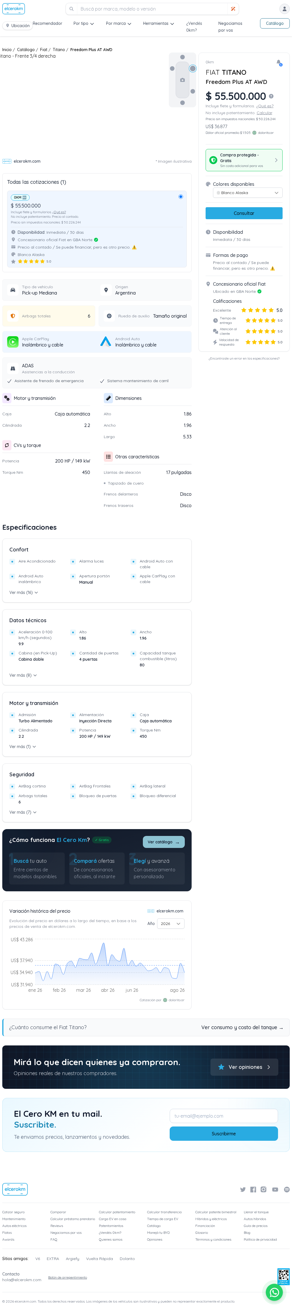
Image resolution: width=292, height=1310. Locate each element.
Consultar (244, 213)
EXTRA (53, 1258)
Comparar (58, 1212)
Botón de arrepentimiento (67, 1277)
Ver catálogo (164, 842)
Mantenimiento (13, 1219)
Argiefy (72, 1258)
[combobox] (170, 923)
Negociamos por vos (66, 1232)
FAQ (53, 1239)
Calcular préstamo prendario (72, 1219)
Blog (247, 1232)
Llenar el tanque (256, 1212)
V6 (37, 1258)
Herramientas (156, 23)
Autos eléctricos (14, 1226)
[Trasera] (182, 102)
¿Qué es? (59, 212)
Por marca (116, 23)
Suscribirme (224, 1133)
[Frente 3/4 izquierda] (172, 68)
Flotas (7, 1232)
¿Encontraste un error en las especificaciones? (244, 358)
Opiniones (154, 1239)
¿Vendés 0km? (110, 1232)
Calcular (264, 112)
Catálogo (275, 23)
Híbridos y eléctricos (211, 1219)
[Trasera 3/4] (192, 91)
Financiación (205, 1226)
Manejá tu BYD (158, 1232)
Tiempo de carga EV (162, 1219)
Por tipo (81, 23)
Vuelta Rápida (99, 1258)
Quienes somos (110, 1239)
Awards (8, 1239)
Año (151, 923)
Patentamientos (111, 1226)
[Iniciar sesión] (284, 9)
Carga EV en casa (112, 1219)
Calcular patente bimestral (215, 1212)
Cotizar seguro (13, 1212)
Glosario (201, 1232)
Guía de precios (255, 1226)
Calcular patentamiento (117, 1212)
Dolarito (127, 1258)
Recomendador (47, 23)
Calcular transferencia (164, 1212)
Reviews (56, 1226)
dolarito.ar (176, 1000)
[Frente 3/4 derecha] (193, 68)
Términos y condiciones (213, 1239)
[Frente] (182, 57)
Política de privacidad (260, 1239)
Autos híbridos (255, 1219)
